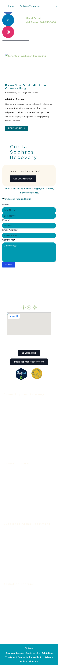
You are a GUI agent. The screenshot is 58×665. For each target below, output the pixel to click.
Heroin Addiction (13, 550)
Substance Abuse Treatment (19, 528)
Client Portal (33, 18)
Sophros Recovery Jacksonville (23, 653)
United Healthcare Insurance (19, 439)
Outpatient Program (14, 495)
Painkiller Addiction (14, 573)
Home (11, 6)
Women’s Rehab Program (17, 512)
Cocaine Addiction (13, 541)
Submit (8, 264)
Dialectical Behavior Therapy (19, 637)
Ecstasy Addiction (13, 546)
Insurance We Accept (15, 421)
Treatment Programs (15, 468)
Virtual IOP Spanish (14, 490)
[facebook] (23, 307)
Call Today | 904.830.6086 (41, 22)
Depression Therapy (15, 624)
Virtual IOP (9, 486)
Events (7, 412)
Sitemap (33, 661)
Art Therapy (10, 628)
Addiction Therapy (14, 99)
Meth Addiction (12, 559)
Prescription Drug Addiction (19, 568)
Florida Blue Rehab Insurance (20, 425)
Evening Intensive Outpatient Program (25, 481)
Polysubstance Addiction (17, 564)
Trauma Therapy (12, 615)
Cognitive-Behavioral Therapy (20, 633)
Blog (6, 452)
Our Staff (8, 403)
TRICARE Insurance (14, 430)
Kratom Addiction (13, 555)
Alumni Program (12, 606)
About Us (9, 399)
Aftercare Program (13, 602)
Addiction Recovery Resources (20, 448)
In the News (10, 416)
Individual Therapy (14, 597)
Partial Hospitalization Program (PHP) (24, 472)
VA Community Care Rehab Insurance (24, 443)
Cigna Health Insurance (16, 434)
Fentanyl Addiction (14, 577)
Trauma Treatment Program (19, 499)
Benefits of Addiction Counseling (25, 87)
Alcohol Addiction (13, 532)
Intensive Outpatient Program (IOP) (23, 477)
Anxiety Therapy (12, 619)
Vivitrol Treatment (13, 508)
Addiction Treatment (30, 6)
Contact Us (10, 457)
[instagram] (8, 32)
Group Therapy (12, 593)
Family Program (12, 610)
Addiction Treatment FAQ (17, 407)
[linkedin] (8, 20)
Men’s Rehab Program (16, 517)
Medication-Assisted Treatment (21, 504)
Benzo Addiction (13, 537)
